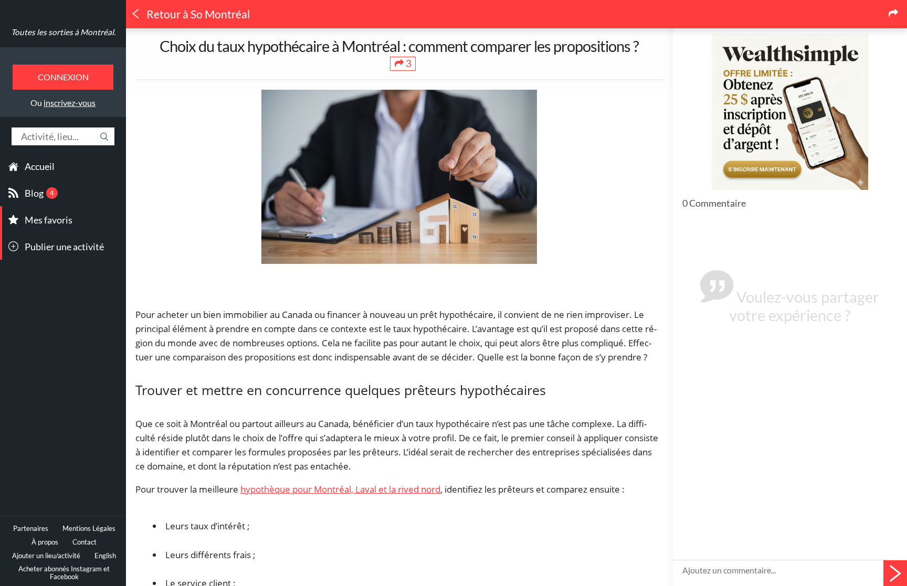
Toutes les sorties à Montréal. (63, 32)
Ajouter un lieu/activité (46, 556)
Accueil (40, 166)
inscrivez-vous (70, 103)
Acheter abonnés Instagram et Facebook (64, 573)
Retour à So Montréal (197, 14)
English (105, 556)
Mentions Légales (88, 528)
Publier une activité (64, 246)
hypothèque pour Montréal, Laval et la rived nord (340, 489)
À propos (44, 542)
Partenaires (30, 528)
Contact (84, 542)
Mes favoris (48, 220)
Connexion (63, 77)
